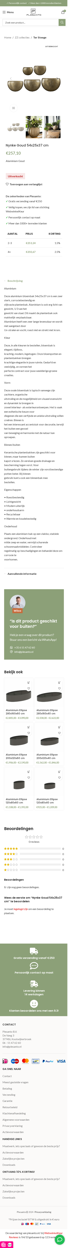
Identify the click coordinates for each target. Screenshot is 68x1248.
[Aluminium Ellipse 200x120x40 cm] (49, 737)
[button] (10, 78)
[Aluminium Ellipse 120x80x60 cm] (18, 781)
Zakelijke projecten (13, 1158)
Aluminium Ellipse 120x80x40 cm (47, 801)
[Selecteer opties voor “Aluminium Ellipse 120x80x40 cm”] (59, 772)
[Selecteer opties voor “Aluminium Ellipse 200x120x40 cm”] (59, 727)
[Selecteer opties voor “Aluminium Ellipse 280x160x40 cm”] (59, 682)
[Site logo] (34, 11)
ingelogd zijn (21, 908)
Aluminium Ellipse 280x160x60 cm (16, 712)
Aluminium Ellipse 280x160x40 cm (47, 712)
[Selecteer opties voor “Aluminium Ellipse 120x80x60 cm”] (29, 772)
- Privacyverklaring (42, 1212)
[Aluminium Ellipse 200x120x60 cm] (18, 737)
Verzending (8, 1094)
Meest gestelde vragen (15, 1082)
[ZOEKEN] (62, 22)
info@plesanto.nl (11, 1046)
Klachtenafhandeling (14, 1113)
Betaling (7, 1088)
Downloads (8, 1164)
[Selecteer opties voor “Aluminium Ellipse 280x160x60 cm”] (29, 682)
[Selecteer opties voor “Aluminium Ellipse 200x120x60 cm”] (29, 727)
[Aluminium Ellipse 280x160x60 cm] (18, 692)
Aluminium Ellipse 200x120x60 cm (16, 756)
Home (7, 37)
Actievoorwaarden (13, 1131)
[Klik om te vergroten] (13, 108)
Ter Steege (39, 37)
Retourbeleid (9, 1107)
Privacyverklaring (12, 1125)
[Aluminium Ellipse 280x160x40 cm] (49, 692)
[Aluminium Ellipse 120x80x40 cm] (49, 781)
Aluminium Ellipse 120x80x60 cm (16, 801)
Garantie (7, 1100)
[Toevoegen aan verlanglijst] (29, 688)
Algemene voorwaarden (15, 1119)
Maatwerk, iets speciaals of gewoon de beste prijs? (31, 1146)
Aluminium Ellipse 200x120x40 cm (47, 756)
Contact (7, 1076)
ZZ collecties (22, 37)
